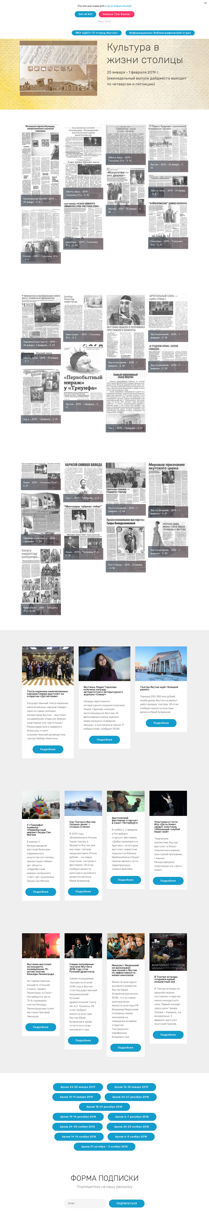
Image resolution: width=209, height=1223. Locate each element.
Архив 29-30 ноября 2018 (77, 1126)
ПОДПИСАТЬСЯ (127, 1203)
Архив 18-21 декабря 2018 (104, 1106)
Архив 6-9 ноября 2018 (131, 1136)
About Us (62, 32)
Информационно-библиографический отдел (160, 32)
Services (43, 32)
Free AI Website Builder (118, 6)
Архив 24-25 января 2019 (78, 1087)
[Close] (205, 2)
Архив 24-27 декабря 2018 (130, 1097)
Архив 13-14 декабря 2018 (78, 1116)
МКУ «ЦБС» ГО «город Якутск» (97, 32)
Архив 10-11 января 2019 (76, 1097)
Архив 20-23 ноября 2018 (131, 1126)
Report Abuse (104, 21)
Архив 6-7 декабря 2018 (132, 1116)
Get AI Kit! (85, 14)
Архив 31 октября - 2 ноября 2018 (104, 1146)
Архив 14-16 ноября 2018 (79, 1136)
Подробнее (48, 749)
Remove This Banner (117, 14)
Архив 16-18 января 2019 (131, 1087)
